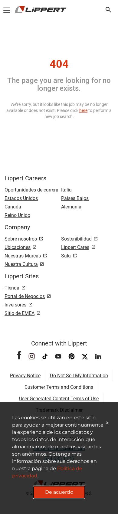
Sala (66, 256)
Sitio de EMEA (19, 313)
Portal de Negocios (25, 296)
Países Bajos (75, 198)
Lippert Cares (75, 247)
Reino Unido (17, 215)
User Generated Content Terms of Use (59, 398)
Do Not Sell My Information (79, 375)
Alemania (71, 207)
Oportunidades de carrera (31, 190)
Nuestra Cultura (21, 264)
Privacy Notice (25, 375)
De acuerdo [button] (59, 492)
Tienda (12, 288)
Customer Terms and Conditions (59, 387)
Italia (66, 190)
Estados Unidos (21, 198)
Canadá (13, 207)
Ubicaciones (18, 247)
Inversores (15, 305)
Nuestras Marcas (23, 256)
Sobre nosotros (21, 239)
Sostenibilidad (76, 239)
